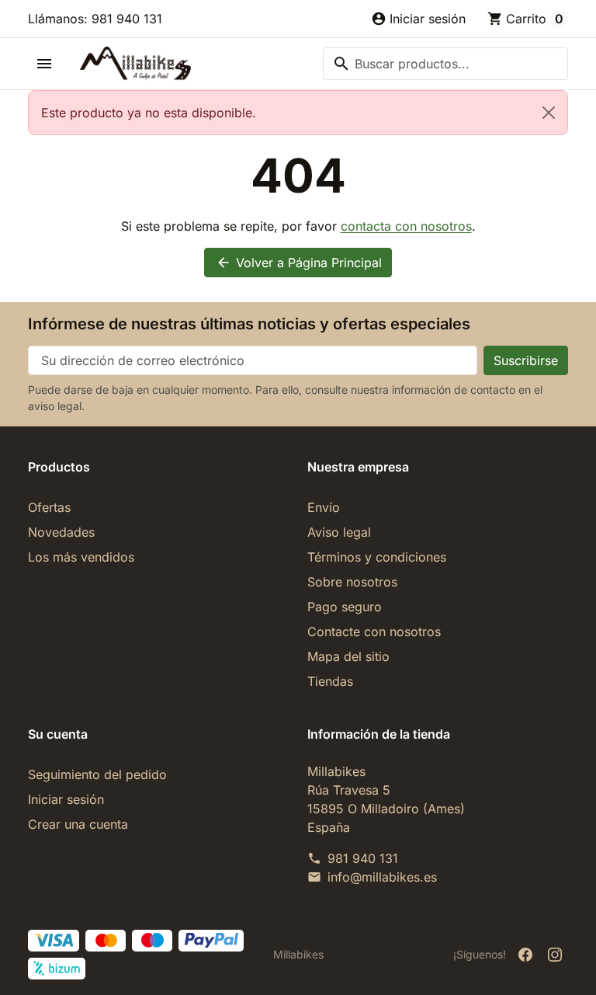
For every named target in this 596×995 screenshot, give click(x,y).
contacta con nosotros (406, 226)
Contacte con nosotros (374, 631)
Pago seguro (344, 606)
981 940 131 (362, 858)
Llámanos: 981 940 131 (95, 18)
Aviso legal (339, 532)
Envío (323, 507)
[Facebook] (525, 954)
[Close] (548, 112)
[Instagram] (555, 954)
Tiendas (330, 681)
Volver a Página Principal (299, 262)
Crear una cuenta (78, 824)
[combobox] (445, 63)
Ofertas (49, 507)
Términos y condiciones (376, 557)
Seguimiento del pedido (97, 774)
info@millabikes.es (382, 877)
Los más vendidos (81, 557)
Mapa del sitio (348, 656)
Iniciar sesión (66, 799)
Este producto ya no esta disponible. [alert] (148, 112)
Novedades (61, 532)
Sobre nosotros (352, 582)
